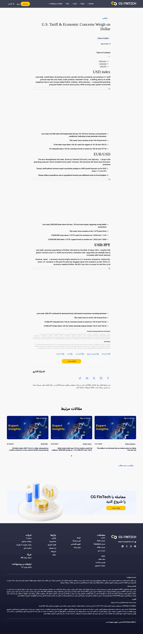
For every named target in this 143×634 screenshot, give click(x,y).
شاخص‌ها (52, 541)
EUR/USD (102, 64)
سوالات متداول (27, 541)
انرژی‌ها (53, 551)
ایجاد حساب (116, 508)
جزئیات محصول (100, 566)
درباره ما (29, 538)
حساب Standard (99, 544)
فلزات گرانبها (52, 545)
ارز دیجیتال (52, 548)
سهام (54, 555)
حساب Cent (101, 541)
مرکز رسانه (77, 547)
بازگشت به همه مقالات (126, 465)
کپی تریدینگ (76, 541)
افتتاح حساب (71, 361)
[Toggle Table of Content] (108, 57)
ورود (18, 4)
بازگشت (105, 18)
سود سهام (101, 559)
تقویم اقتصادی (76, 544)
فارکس (54, 538)
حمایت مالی (28, 548)
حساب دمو (101, 551)
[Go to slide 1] (71, 455)
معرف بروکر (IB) (26, 557)
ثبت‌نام (25, 4)
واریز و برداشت (100, 562)
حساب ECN (101, 547)
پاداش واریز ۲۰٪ (26, 567)
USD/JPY (103, 66)
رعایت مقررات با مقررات (24, 545)
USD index (102, 61)
